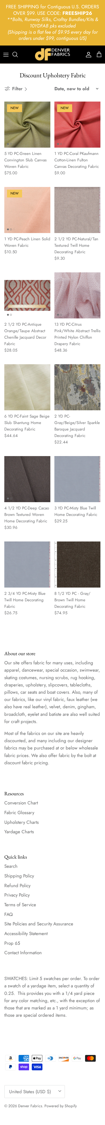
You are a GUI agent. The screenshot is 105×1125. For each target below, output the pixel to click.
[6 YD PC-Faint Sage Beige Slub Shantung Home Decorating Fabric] (27, 387)
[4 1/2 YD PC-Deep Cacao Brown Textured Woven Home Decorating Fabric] (27, 479)
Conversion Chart (21, 803)
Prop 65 (12, 943)
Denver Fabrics (30, 1106)
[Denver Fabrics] (52, 54)
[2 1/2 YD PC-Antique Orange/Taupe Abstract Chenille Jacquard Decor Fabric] (27, 295)
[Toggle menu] (6, 54)
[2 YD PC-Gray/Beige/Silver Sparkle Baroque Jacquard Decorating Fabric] (77, 387)
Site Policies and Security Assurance (38, 924)
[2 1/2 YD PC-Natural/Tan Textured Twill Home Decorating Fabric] (77, 210)
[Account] (87, 54)
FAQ (8, 914)
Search (11, 866)
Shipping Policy (19, 876)
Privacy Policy (17, 895)
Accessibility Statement (26, 933)
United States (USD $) (30, 1091)
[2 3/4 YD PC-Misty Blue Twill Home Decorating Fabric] (27, 564)
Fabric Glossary (19, 812)
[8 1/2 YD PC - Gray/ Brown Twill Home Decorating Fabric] (77, 564)
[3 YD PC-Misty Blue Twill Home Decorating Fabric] (77, 479)
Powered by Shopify (60, 1106)
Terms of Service (20, 904)
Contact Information (23, 952)
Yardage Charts (19, 831)
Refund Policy (17, 885)
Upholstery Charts (21, 822)
